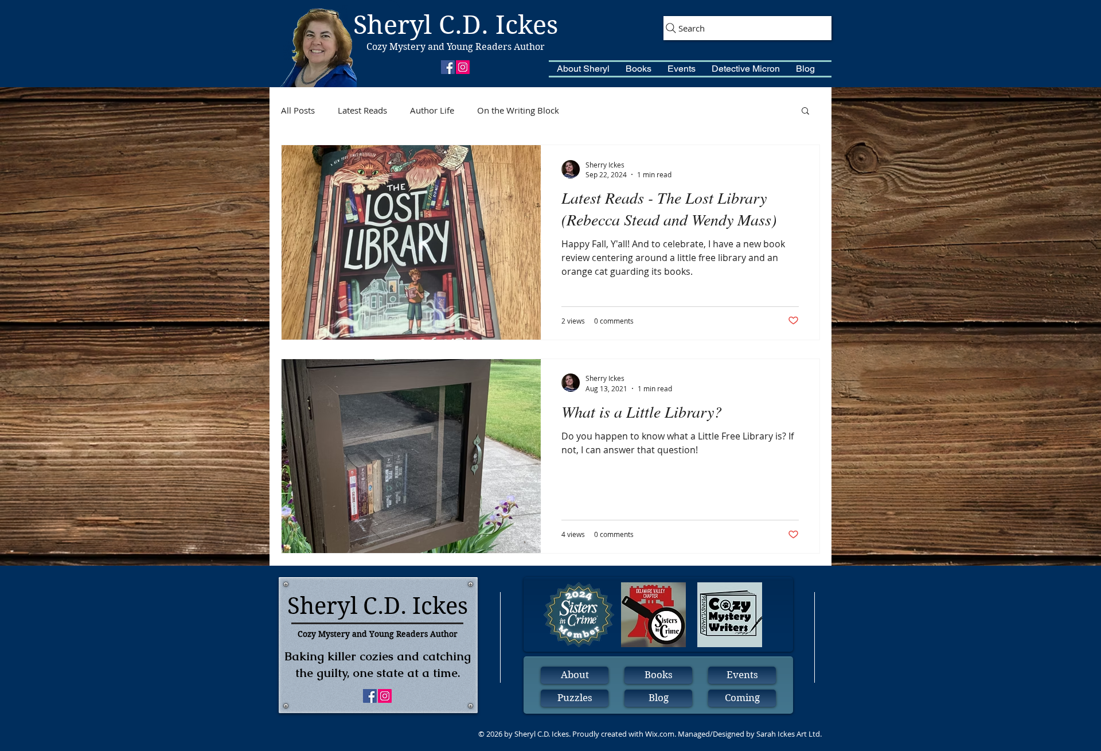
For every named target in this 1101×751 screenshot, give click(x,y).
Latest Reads (362, 110)
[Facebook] (448, 67)
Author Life (432, 110)
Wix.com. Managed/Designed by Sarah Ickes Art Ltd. (733, 734)
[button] (583, 69)
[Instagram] (463, 67)
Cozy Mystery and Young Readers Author (455, 46)
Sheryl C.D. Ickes (455, 25)
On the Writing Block (518, 110)
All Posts (298, 110)
